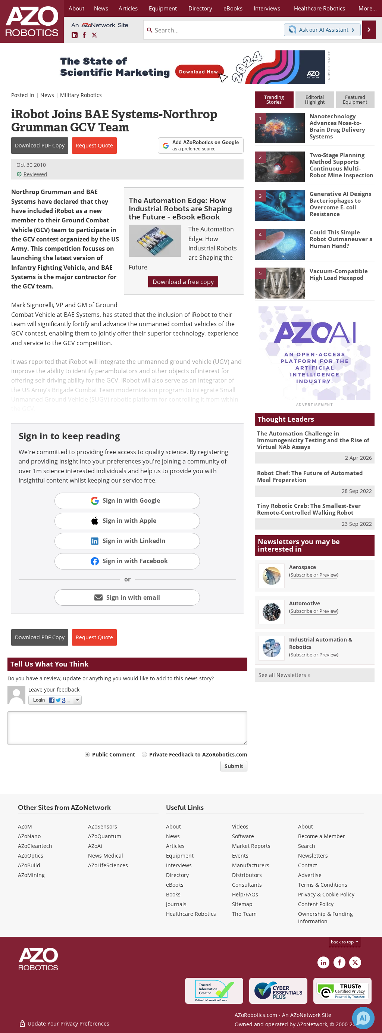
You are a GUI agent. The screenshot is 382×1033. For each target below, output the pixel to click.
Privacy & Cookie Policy (326, 894)
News (47, 95)
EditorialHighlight (315, 99)
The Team (244, 913)
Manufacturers (250, 865)
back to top (343, 942)
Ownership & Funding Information (325, 917)
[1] (280, 127)
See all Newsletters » (284, 674)
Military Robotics (81, 95)
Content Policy (316, 904)
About (173, 826)
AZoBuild (29, 865)
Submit (234, 766)
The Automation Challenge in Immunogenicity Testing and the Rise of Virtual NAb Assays (313, 440)
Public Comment (113, 754)
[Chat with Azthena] (363, 1018)
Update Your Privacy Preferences (67, 1023)
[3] (280, 205)
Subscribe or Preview (314, 574)
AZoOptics (30, 855)
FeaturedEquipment (355, 99)
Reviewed (35, 174)
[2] (280, 166)
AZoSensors (102, 826)
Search (306, 845)
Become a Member (321, 836)
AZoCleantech (35, 845)
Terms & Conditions (322, 884)
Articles (175, 845)
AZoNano (29, 836)
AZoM (25, 826)
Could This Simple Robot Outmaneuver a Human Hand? (341, 238)
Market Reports (251, 845)
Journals (176, 904)
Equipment (180, 855)
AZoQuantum (104, 836)
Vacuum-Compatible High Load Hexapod (339, 274)
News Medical (105, 855)
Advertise (310, 874)
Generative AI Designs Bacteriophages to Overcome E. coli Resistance (340, 204)
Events (240, 855)
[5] (280, 282)
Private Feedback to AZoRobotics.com (198, 754)
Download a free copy (183, 282)
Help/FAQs (245, 894)
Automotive (304, 603)
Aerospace (302, 567)
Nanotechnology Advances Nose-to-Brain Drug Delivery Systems (337, 126)
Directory (177, 874)
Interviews (179, 865)
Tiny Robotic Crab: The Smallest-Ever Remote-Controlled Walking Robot (309, 509)
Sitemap (242, 904)
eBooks (175, 884)
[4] (280, 243)
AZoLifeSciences (108, 865)
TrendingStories (274, 99)
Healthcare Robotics (191, 913)
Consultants (247, 884)
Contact (307, 865)
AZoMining (31, 874)
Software (243, 836)
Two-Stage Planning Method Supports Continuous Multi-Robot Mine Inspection (341, 165)
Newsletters (313, 855)
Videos (240, 826)
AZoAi (95, 845)
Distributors (247, 874)
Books (173, 894)
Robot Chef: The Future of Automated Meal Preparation (310, 476)
